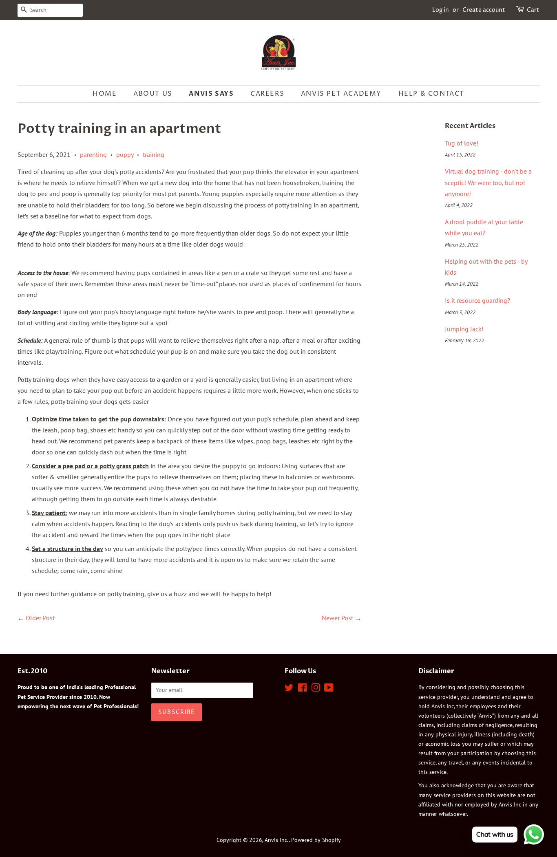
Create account (483, 10)
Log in (440, 10)
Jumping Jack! (464, 329)
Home (105, 93)
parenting (93, 154)
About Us (152, 93)
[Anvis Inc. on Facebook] (302, 689)
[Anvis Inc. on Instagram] (315, 689)
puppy (124, 154)
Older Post (40, 618)
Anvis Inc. (277, 840)
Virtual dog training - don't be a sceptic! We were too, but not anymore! (488, 182)
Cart (533, 10)
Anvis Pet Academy (341, 93)
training (153, 154)
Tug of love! (461, 143)
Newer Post (337, 618)
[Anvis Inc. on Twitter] (289, 689)
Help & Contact (431, 93)
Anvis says (211, 93)
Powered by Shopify (316, 840)
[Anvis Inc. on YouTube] (329, 689)
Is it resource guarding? (477, 300)
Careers (267, 93)
